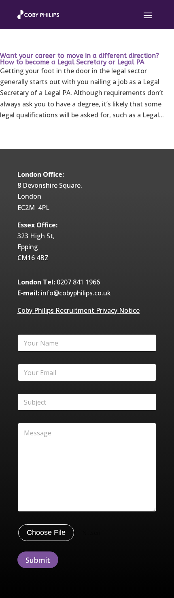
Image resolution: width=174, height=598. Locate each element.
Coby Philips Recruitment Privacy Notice (78, 310)
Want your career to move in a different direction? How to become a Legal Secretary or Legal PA (79, 59)
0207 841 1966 (78, 282)
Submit (37, 560)
